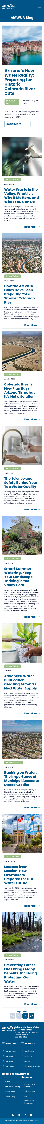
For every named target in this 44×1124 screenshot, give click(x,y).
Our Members (10, 1051)
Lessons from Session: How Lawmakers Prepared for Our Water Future (18, 875)
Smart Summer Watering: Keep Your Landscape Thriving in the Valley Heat (18, 577)
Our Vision (9, 1056)
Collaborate (29, 1051)
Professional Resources (29, 1102)
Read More (13, 124)
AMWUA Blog (10, 1097)
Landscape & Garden (29, 1085)
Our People (9, 1066)
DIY (25, 1096)
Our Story (9, 1061)
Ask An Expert (29, 1091)
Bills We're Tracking (12, 1087)
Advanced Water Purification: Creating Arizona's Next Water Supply (20, 682)
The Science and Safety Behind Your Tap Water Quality (20, 483)
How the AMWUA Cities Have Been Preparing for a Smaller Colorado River (19, 294)
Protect (27, 1061)
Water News (10, 1092)
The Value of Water (32, 1066)
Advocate (28, 1056)
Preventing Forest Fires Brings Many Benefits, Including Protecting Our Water (20, 973)
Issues (7, 1082)
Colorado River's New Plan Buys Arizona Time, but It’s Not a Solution (19, 390)
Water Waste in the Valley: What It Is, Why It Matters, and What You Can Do (21, 196)
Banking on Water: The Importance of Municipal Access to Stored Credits (21, 779)
